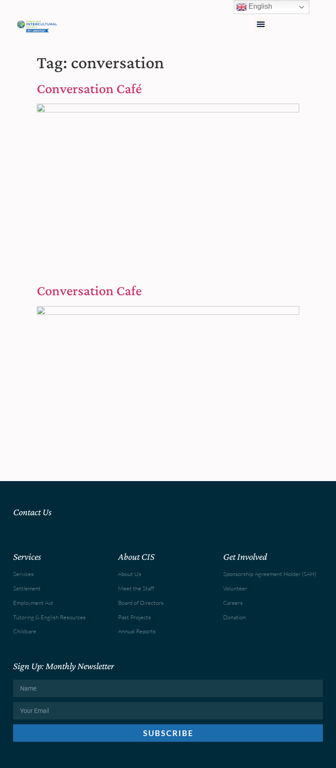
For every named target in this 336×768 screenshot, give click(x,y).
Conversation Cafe (89, 290)
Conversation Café (89, 88)
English (259, 6)
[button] (260, 24)
